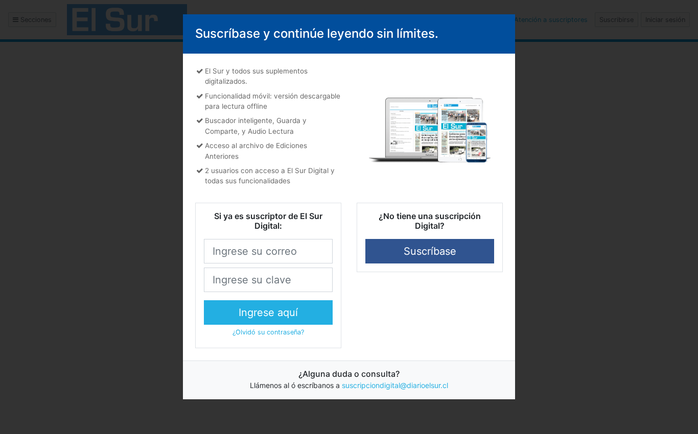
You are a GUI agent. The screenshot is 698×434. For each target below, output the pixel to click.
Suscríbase (430, 251)
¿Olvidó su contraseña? (268, 332)
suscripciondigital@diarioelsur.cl (395, 385)
